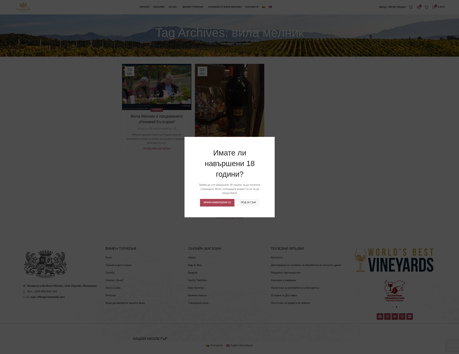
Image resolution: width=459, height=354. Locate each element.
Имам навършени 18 (217, 202)
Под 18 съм (248, 202)
